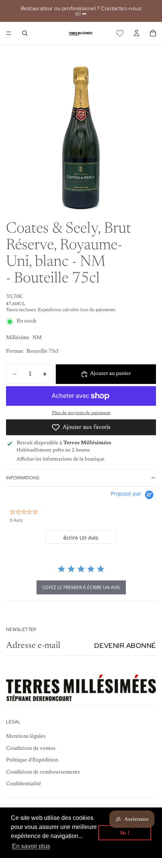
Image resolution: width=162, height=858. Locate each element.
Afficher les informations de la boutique (60, 459)
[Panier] (153, 33)
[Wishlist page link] (120, 33)
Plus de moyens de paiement (81, 413)
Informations (22, 478)
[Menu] (8, 33)
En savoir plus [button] (31, 846)
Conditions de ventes (30, 748)
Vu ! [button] (125, 833)
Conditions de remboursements (43, 772)
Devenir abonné (125, 645)
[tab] (81, 537)
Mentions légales (26, 736)
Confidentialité (23, 784)
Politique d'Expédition (32, 760)
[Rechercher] (25, 33)
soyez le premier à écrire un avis (81, 587)
